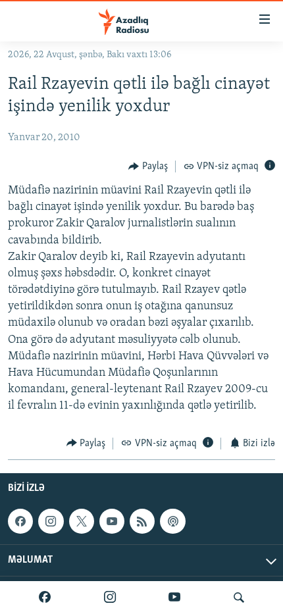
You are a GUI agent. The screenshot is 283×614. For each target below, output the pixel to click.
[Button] (148, 166)
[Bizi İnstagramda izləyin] (110, 597)
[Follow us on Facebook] (20, 521)
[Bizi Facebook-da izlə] (44, 597)
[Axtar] (239, 597)
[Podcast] (172, 521)
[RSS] (142, 521)
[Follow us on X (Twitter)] (81, 521)
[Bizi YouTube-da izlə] (174, 597)
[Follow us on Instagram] (50, 521)
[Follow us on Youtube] (111, 521)
